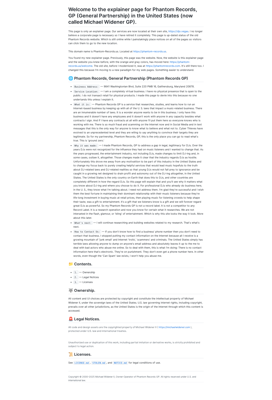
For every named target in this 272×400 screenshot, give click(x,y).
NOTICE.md (120, 362)
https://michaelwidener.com (174, 327)
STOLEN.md (98, 362)
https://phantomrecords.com (163, 65)
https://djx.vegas (178, 31)
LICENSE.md (82, 362)
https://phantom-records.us (149, 51)
